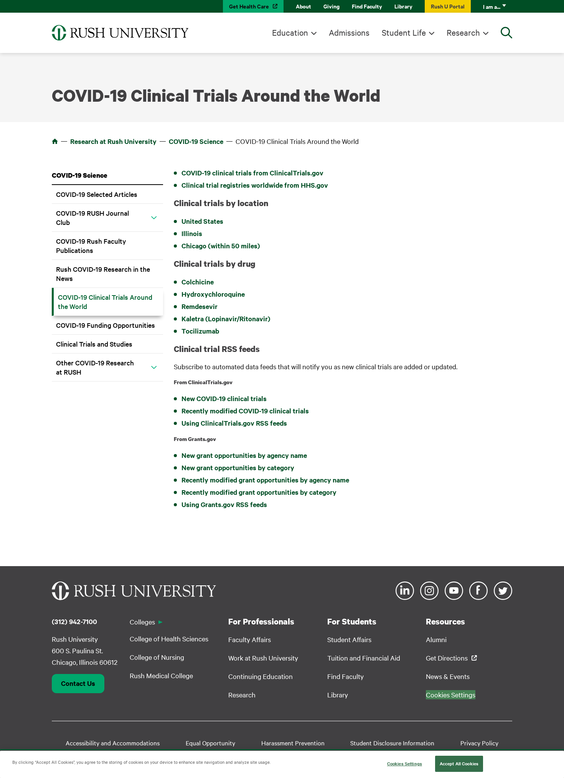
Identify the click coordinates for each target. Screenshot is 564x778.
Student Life (404, 32)
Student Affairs (349, 639)
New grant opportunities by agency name (244, 455)
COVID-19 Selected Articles (96, 194)
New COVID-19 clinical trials (224, 398)
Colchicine (197, 281)
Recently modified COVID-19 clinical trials (245, 410)
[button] (154, 217)
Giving (331, 6)
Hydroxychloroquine (213, 294)
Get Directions (447, 657)
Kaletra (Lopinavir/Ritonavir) (225, 318)
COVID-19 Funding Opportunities (105, 324)
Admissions (349, 32)
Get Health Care (249, 6)
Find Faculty (367, 6)
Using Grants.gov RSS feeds (224, 504)
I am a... (491, 6)
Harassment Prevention (293, 742)
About (303, 6)
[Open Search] (506, 32)
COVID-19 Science (196, 141)
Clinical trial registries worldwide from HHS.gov (254, 185)
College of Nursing (157, 656)
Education (290, 32)
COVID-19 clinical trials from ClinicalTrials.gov (252, 172)
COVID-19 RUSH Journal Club (92, 217)
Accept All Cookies (459, 763)
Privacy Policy (479, 742)
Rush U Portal (448, 6)
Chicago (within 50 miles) (220, 245)
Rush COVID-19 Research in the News (103, 273)
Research (463, 32)
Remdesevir (199, 306)
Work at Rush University (263, 657)
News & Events (448, 676)
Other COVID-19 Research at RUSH (95, 367)
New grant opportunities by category (237, 467)
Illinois (191, 233)
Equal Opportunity (210, 742)
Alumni (436, 639)
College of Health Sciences (169, 638)
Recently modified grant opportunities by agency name (265, 479)
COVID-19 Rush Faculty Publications (91, 245)
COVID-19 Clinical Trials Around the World (105, 301)
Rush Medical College (161, 675)
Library (403, 6)
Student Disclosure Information (392, 742)
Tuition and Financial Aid (363, 657)
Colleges (142, 621)
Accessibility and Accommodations (113, 742)
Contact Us (78, 683)
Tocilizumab (200, 330)
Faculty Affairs (249, 639)
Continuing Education (260, 676)
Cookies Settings (404, 763)
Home (55, 141)
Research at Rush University (113, 141)
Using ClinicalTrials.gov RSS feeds (234, 423)
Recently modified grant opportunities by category (258, 492)
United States (202, 221)
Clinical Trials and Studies (94, 343)
